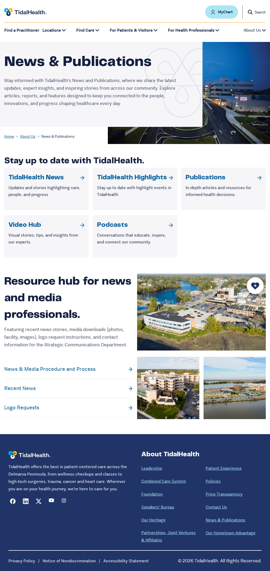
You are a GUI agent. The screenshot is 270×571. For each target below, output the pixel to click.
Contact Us (216, 507)
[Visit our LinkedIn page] (25, 501)
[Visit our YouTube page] (51, 501)
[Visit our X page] (38, 501)
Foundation (152, 494)
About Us (27, 136)
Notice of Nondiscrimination (69, 560)
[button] (221, 12)
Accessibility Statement (126, 560)
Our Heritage (153, 519)
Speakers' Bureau (157, 507)
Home (9, 136)
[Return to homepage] (29, 455)
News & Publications (225, 519)
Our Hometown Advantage (230, 532)
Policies (213, 481)
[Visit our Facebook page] (12, 501)
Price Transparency (224, 494)
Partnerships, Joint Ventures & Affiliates (168, 536)
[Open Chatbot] (255, 285)
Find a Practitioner (21, 30)
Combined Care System (163, 481)
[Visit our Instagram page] (64, 501)
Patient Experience (224, 468)
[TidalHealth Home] (25, 12)
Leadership (151, 468)
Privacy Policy (21, 560)
